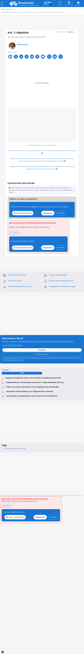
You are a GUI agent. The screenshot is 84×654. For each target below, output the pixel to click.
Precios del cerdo (15, 281)
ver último (14, 233)
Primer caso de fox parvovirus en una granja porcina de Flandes (32, 387)
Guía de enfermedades (58, 275)
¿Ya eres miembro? (42, 354)
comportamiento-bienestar (15, 449)
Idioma (71, 32)
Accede (60, 213)
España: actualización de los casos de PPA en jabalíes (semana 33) (33, 378)
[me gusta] (60, 56)
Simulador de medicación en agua (62, 286)
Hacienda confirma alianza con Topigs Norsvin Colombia (29, 391)
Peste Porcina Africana (17, 275)
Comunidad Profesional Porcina (28, 5)
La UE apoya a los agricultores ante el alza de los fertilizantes (31, 396)
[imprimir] (54, 56)
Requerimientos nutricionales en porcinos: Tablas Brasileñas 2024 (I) (34, 382)
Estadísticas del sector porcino (20, 286)
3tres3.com (26, 3)
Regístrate (48, 213)
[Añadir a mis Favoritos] (49, 56)
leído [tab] (22, 373)
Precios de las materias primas (61, 281)
